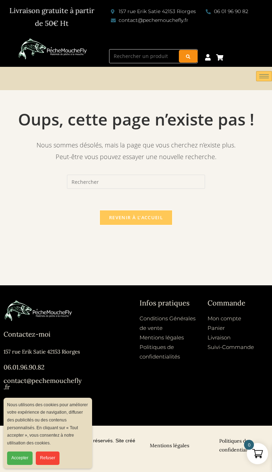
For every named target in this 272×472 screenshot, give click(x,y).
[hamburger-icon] (264, 76)
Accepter (19, 457)
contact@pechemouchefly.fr (43, 384)
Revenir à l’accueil (136, 217)
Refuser (47, 457)
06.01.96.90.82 (24, 367)
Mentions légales (169, 445)
